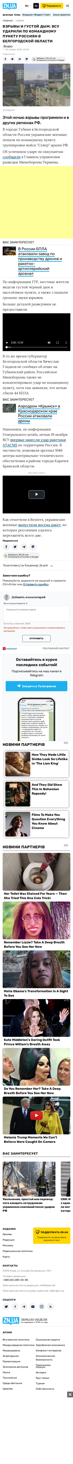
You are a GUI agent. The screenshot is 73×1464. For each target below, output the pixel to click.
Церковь (8, 1388)
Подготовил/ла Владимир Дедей (25, 565)
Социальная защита (48, 1339)
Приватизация (11, 1361)
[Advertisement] (36, 202)
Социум (40, 1367)
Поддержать (54, 6)
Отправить (36, 638)
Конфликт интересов (48, 1350)
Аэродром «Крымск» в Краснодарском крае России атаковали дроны (39, 413)
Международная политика (19, 1345)
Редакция (9, 1239)
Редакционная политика (18, 1251)
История (41, 1372)
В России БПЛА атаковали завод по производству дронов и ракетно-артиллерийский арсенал (40, 261)
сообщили (12, 157)
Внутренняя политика (16, 1339)
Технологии (10, 1377)
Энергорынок (11, 1356)
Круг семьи (42, 1377)
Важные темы (12, 15)
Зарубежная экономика (50, 1345)
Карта (6, 1256)
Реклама (8, 1245)
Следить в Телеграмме (39, 686)
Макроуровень (11, 1350)
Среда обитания (12, 1383)
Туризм (40, 1383)
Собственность (45, 1388)
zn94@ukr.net (47, 1285)
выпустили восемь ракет (39, 525)
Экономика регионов (15, 1366)
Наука (6, 1372)
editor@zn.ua (56, 1290)
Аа (36, 6)
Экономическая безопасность (45, 1358)
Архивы (7, 1234)
